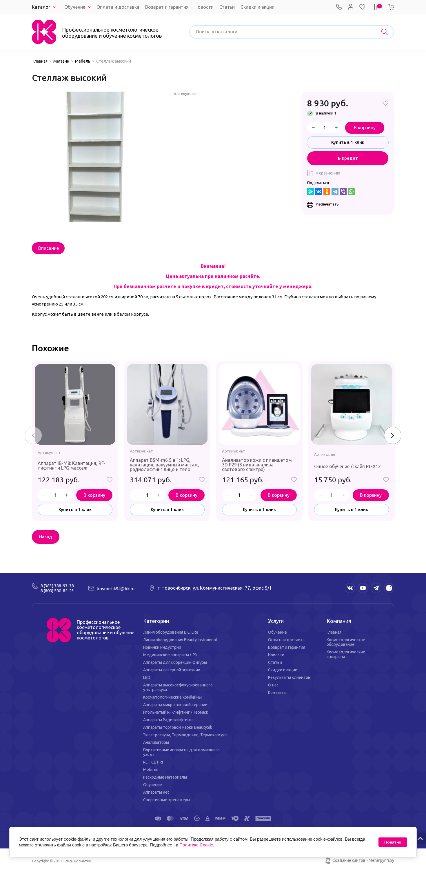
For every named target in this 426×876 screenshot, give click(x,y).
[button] (362, 7)
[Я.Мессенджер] (310, 191)
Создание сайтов (348, 860)
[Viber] (343, 191)
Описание (48, 248)
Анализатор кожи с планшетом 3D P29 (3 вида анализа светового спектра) (257, 464)
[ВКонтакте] (318, 191)
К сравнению (328, 173)
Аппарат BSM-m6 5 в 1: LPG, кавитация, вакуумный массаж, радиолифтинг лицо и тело (164, 464)
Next (392, 435)
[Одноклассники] (326, 191)
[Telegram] (335, 191)
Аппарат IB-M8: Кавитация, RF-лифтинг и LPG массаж (71, 465)
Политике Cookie (196, 844)
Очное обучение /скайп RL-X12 (347, 466)
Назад (45, 536)
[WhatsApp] (351, 191)
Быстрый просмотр (75, 404)
